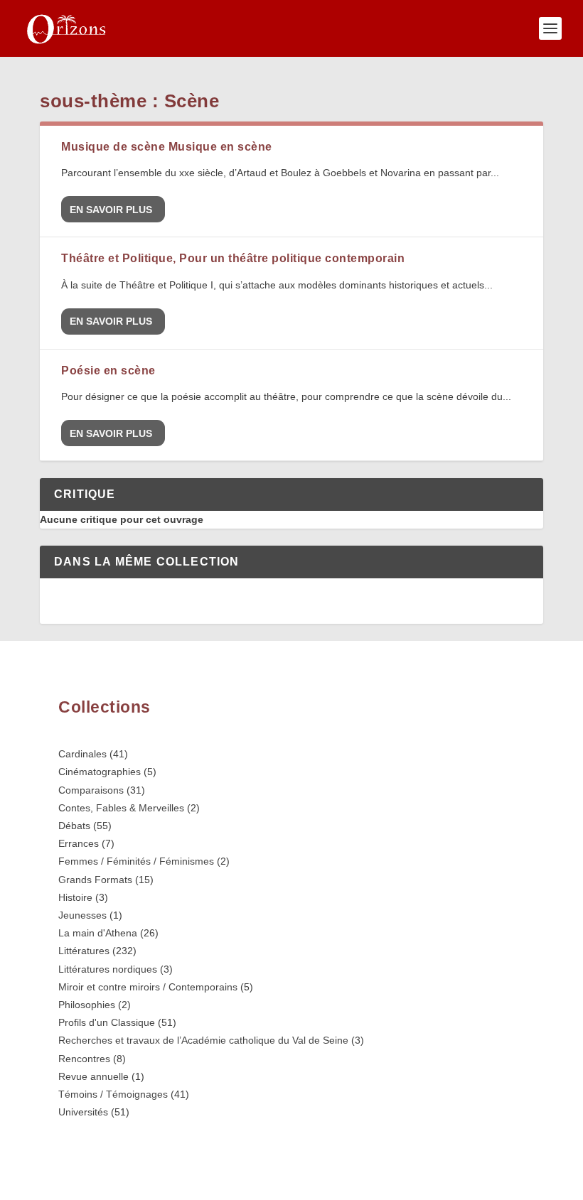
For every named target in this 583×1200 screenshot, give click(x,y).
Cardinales (82, 754)
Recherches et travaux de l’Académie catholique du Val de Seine (203, 1040)
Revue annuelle (93, 1076)
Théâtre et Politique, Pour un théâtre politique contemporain (233, 258)
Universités (83, 1112)
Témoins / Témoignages (113, 1094)
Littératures (83, 950)
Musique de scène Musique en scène (166, 147)
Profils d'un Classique (106, 1022)
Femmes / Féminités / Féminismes (136, 861)
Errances (78, 843)
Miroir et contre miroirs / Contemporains (147, 987)
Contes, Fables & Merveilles (121, 807)
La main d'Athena (97, 933)
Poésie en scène (108, 370)
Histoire (75, 897)
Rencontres (84, 1058)
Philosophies (86, 1004)
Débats (74, 825)
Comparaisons (91, 790)
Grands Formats (95, 879)
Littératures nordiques (107, 969)
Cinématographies (99, 771)
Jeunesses (82, 915)
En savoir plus (111, 209)
